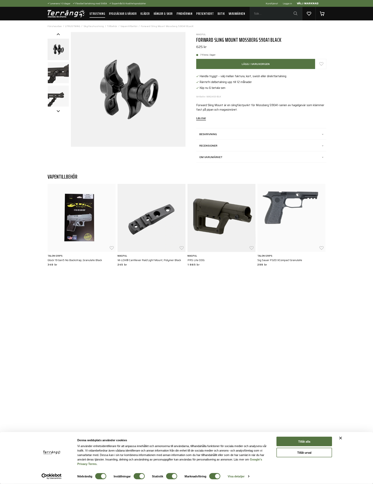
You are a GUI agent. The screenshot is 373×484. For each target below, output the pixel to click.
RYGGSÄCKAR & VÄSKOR (123, 13)
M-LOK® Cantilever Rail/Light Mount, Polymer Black (149, 260)
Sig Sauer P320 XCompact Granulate (279, 260)
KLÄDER (145, 13)
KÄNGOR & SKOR (163, 13)
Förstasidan (55, 26)
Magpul (201, 34)
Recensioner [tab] (208, 145)
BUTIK (221, 13)
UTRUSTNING (97, 13)
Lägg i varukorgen (256, 64)
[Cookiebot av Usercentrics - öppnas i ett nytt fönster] (52, 476)
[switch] (139, 476)
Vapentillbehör (129, 26)
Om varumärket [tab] (210, 157)
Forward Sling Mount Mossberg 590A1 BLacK (167, 26)
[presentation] (58, 49)
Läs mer (201, 118)
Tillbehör (112, 26)
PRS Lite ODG (196, 260)
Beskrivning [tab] (208, 134)
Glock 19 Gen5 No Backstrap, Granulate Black (75, 260)
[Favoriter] (309, 13)
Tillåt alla (304, 441)
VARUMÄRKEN (237, 13)
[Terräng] (66, 13)
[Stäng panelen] (340, 438)
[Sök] (295, 13)
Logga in (287, 3)
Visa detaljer (236, 476)
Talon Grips (55, 256)
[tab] (58, 49)
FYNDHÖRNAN (184, 13)
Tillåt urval (304, 452)
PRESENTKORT (205, 13)
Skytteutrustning (94, 26)
